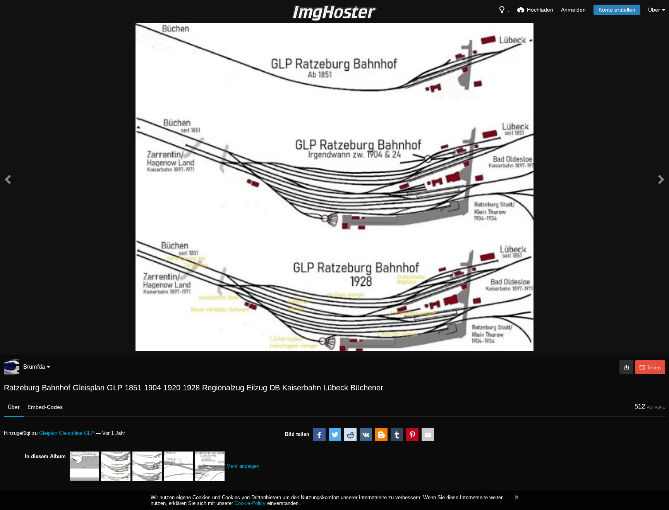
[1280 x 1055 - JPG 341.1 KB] (626, 367)
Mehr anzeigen (242, 466)
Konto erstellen (617, 10)
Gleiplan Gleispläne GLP (66, 433)
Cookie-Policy (250, 503)
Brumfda (34, 366)
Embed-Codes (45, 407)
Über (14, 407)
